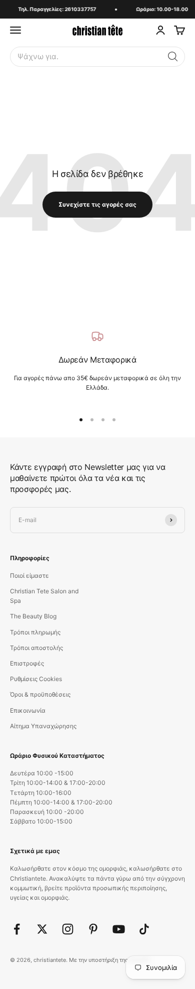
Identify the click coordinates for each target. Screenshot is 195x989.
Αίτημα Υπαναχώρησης (43, 726)
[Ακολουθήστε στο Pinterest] (93, 929)
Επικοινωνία (28, 710)
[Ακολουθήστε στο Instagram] (67, 929)
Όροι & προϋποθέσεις (40, 694)
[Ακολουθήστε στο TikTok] (144, 929)
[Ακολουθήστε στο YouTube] (119, 929)
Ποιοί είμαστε (29, 575)
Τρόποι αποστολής (36, 647)
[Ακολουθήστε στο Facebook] (17, 929)
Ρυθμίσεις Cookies (36, 679)
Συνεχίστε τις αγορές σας (97, 204)
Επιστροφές (27, 663)
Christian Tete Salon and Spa (44, 595)
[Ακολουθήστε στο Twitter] (42, 929)
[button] (173, 57)
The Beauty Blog (33, 616)
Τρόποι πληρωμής (35, 632)
